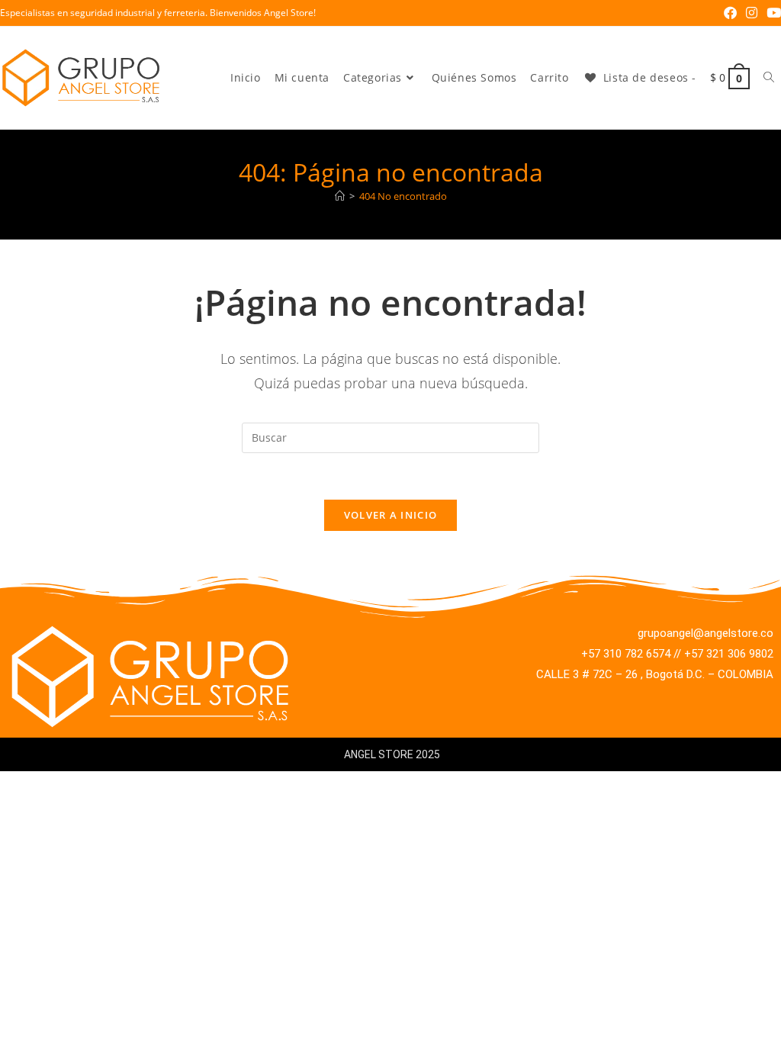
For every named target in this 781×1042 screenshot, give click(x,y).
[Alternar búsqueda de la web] (769, 78)
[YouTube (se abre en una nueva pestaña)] (771, 13)
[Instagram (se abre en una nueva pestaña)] (751, 13)
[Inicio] (340, 196)
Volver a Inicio (391, 515)
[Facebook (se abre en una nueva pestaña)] (730, 13)
